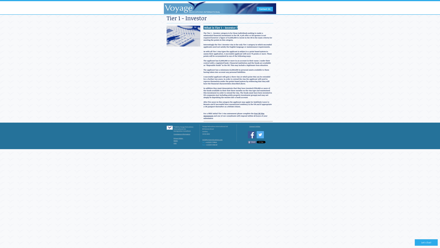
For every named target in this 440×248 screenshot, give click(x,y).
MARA (176, 141)
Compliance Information (182, 134)
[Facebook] (251, 134)
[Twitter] (260, 134)
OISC (175, 143)
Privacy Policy (178, 138)
